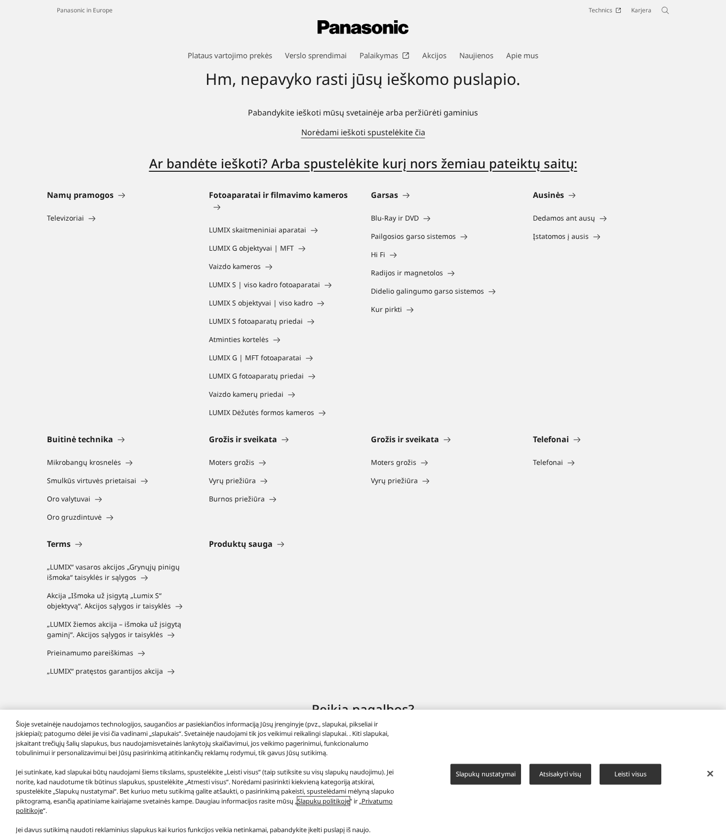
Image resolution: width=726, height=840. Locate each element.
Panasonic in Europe (85, 10)
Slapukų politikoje (323, 801)
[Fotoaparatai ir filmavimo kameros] (282, 206)
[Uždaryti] (710, 773)
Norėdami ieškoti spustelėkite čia (363, 132)
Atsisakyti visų (560, 773)
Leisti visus (630, 773)
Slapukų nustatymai (486, 773)
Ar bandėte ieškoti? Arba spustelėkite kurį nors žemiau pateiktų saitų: (363, 163)
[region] (363, 775)
